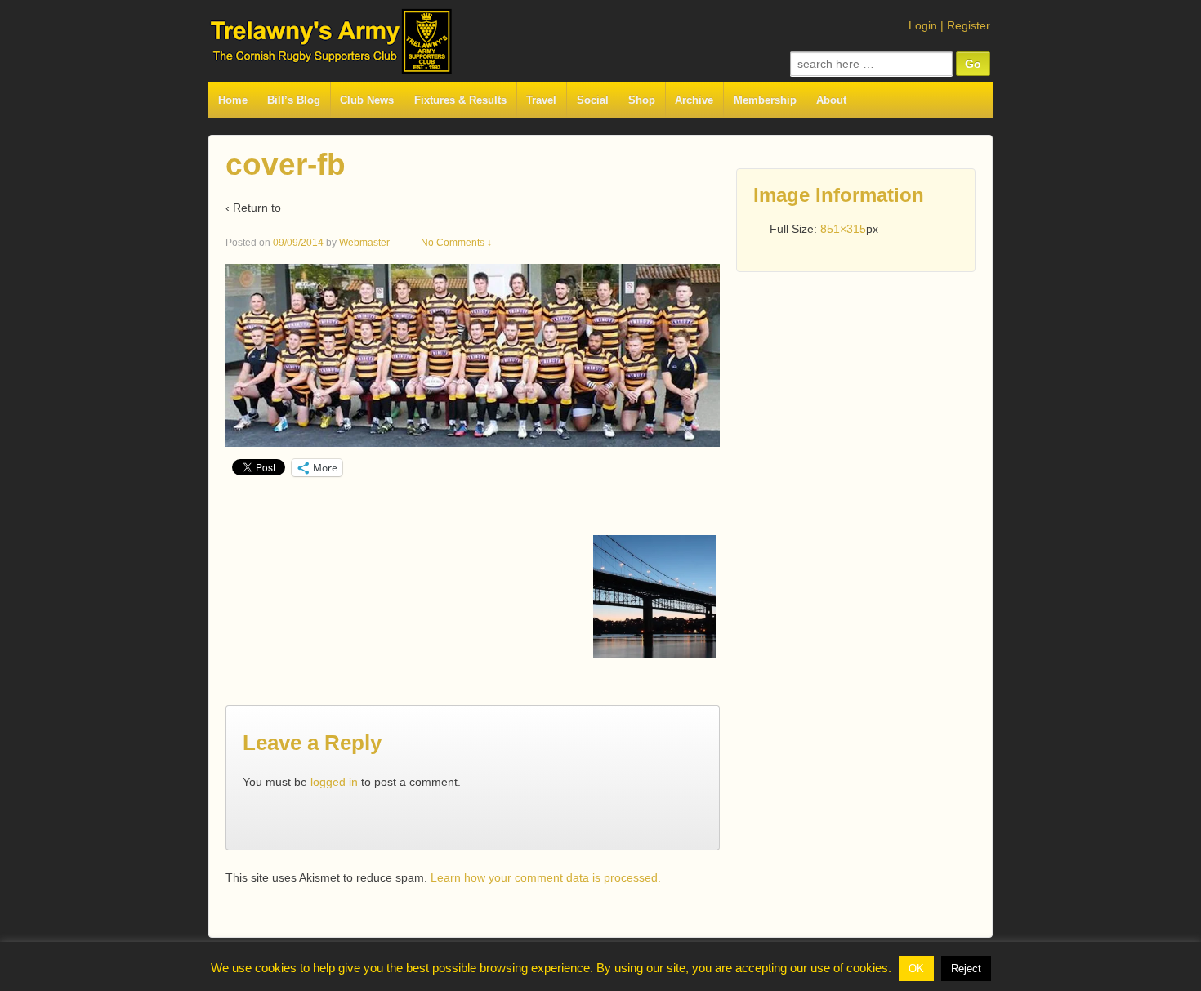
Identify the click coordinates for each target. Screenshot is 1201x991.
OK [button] (916, 968)
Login (923, 25)
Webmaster (364, 242)
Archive (694, 100)
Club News (367, 100)
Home (233, 100)
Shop (641, 100)
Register (968, 25)
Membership (765, 100)
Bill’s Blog (293, 100)
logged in (334, 781)
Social (593, 100)
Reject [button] (966, 968)
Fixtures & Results (460, 100)
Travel (541, 100)
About (831, 100)
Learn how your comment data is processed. (546, 877)
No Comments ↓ (456, 242)
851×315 (843, 228)
